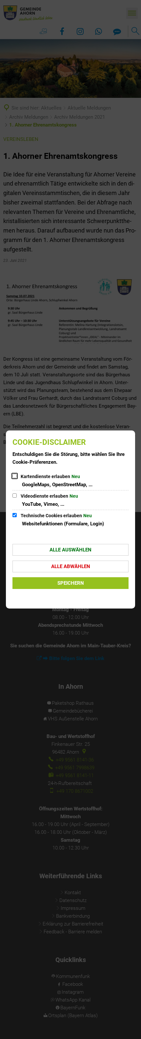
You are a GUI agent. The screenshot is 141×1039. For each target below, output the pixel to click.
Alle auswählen (70, 550)
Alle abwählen (70, 566)
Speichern (70, 583)
